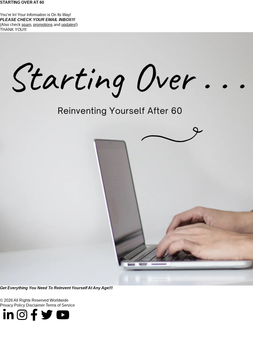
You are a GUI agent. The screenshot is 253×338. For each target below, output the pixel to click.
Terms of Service (60, 305)
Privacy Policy (13, 305)
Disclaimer (36, 305)
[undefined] (1, 315)
